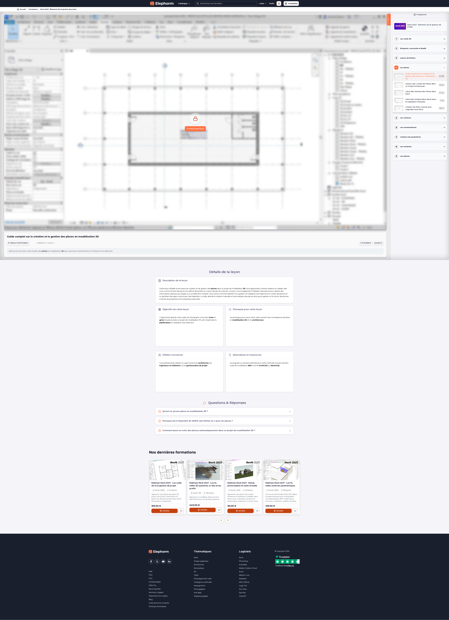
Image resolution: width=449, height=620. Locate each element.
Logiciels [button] (245, 551)
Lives (261, 3)
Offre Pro (152, 585)
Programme (421, 15)
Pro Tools (242, 589)
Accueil (22, 9)
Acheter (165, 511)
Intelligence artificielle (203, 582)
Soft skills (197, 593)
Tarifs (271, 3)
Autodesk (243, 565)
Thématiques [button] (202, 551)
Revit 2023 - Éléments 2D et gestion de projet (58, 9)
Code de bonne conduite (159, 603)
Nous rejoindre (155, 589)
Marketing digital (201, 596)
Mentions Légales (156, 592)
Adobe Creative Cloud (248, 568)
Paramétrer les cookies (158, 596)
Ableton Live (244, 575)
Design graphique (201, 561)
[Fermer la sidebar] (389, 19)
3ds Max (242, 593)
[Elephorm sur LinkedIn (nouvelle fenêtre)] (169, 561)
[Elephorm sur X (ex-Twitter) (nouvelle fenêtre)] (157, 561)
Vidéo (196, 575)
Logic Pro (243, 586)
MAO (196, 558)
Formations (33, 9)
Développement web (202, 579)
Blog (151, 599)
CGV (150, 578)
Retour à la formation (19, 243)
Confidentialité (155, 582)
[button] (221, 520)
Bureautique (199, 568)
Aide (150, 571)
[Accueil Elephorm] (159, 551)
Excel (241, 572)
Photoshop (243, 561)
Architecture (199, 565)
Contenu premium (195, 129)
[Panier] (279, 3)
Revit (241, 558)
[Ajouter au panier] (181, 510)
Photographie (199, 589)
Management (199, 586)
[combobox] (226, 3)
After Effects (244, 582)
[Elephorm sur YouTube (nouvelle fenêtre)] (163, 561)
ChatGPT (242, 596)
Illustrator (243, 579)
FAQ (150, 575)
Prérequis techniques (157, 606)
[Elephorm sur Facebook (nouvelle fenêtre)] (151, 561)
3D (195, 572)
